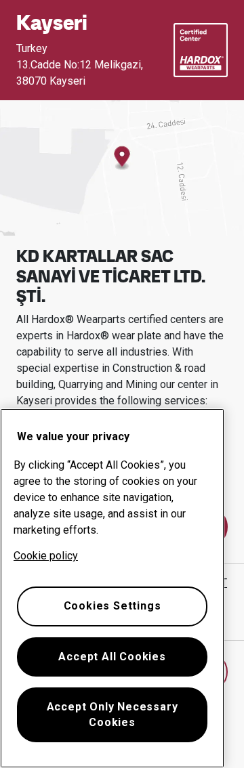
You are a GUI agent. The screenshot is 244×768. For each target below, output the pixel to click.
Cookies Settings (112, 605)
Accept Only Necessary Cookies (112, 714)
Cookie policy (46, 555)
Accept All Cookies (111, 656)
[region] (112, 588)
